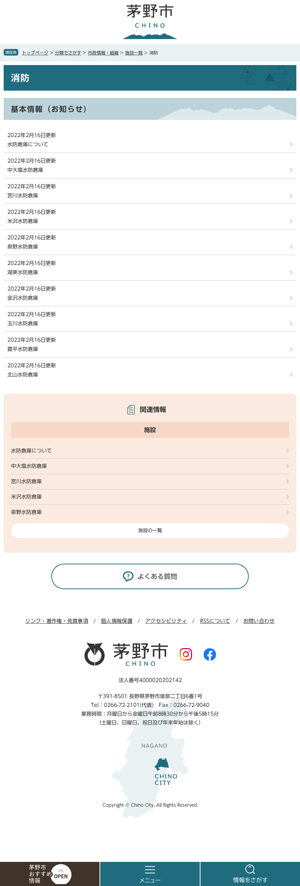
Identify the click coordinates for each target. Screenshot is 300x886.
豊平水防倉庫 (22, 349)
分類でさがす (68, 52)
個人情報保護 (116, 621)
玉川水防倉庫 (22, 323)
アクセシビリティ (166, 621)
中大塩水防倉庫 (25, 170)
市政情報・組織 (103, 52)
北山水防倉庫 (22, 374)
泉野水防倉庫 (22, 246)
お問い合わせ (259, 621)
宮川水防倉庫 (22, 195)
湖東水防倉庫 (22, 272)
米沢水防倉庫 (22, 221)
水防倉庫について (27, 144)
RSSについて (215, 621)
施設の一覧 (150, 530)
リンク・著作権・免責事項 (56, 621)
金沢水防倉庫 (22, 297)
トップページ (35, 52)
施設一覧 (134, 52)
